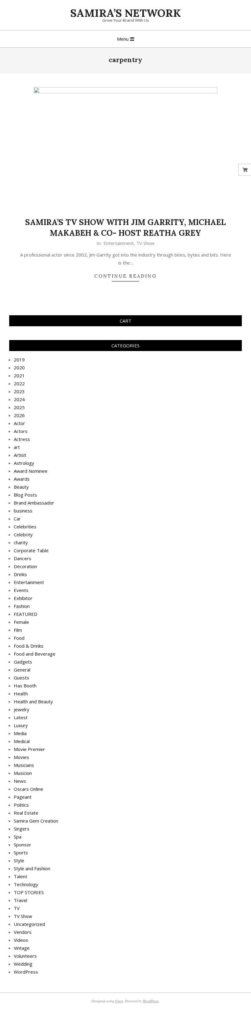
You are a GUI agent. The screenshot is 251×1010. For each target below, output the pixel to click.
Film (18, 630)
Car (17, 519)
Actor (19, 423)
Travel (20, 900)
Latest (21, 717)
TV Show (145, 243)
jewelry (21, 709)
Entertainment (118, 243)
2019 (19, 360)
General (22, 670)
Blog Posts (25, 495)
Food (19, 638)
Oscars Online (28, 789)
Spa (17, 837)
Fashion (22, 606)
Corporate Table (31, 550)
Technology (26, 884)
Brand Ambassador (34, 503)
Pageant (23, 797)
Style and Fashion (32, 868)
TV (17, 908)
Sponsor (22, 845)
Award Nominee (30, 471)
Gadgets (23, 662)
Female (21, 622)
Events (21, 590)
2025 (19, 407)
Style (19, 860)
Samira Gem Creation (36, 821)
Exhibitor (23, 598)
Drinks (20, 574)
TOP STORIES (29, 892)
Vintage (22, 948)
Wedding (23, 964)
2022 (19, 383)
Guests (21, 678)
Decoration (25, 566)
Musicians (24, 765)
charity (21, 542)
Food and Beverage (34, 654)
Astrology (24, 463)
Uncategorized (29, 924)
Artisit (20, 455)
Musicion (23, 773)
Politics (21, 805)
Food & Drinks (28, 646)
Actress (22, 439)
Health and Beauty (33, 701)
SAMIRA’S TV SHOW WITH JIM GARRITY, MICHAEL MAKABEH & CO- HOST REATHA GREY (125, 227)
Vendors (23, 932)
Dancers (22, 558)
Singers (21, 829)
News (20, 781)
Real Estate (26, 813)
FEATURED (25, 614)
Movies (21, 757)
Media (20, 733)
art (17, 447)
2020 (19, 367)
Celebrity (23, 534)
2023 (19, 391)
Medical (22, 741)
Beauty (21, 487)
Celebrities (25, 526)
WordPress (26, 972)
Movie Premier (29, 749)
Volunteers (25, 956)
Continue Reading (125, 276)
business (23, 511)
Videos (21, 940)
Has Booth (25, 686)
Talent (20, 876)
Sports (21, 852)
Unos (119, 1000)
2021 (19, 375)
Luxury (21, 725)
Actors (21, 431)
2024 (19, 399)
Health (21, 693)
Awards (22, 479)
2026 (19, 415)
